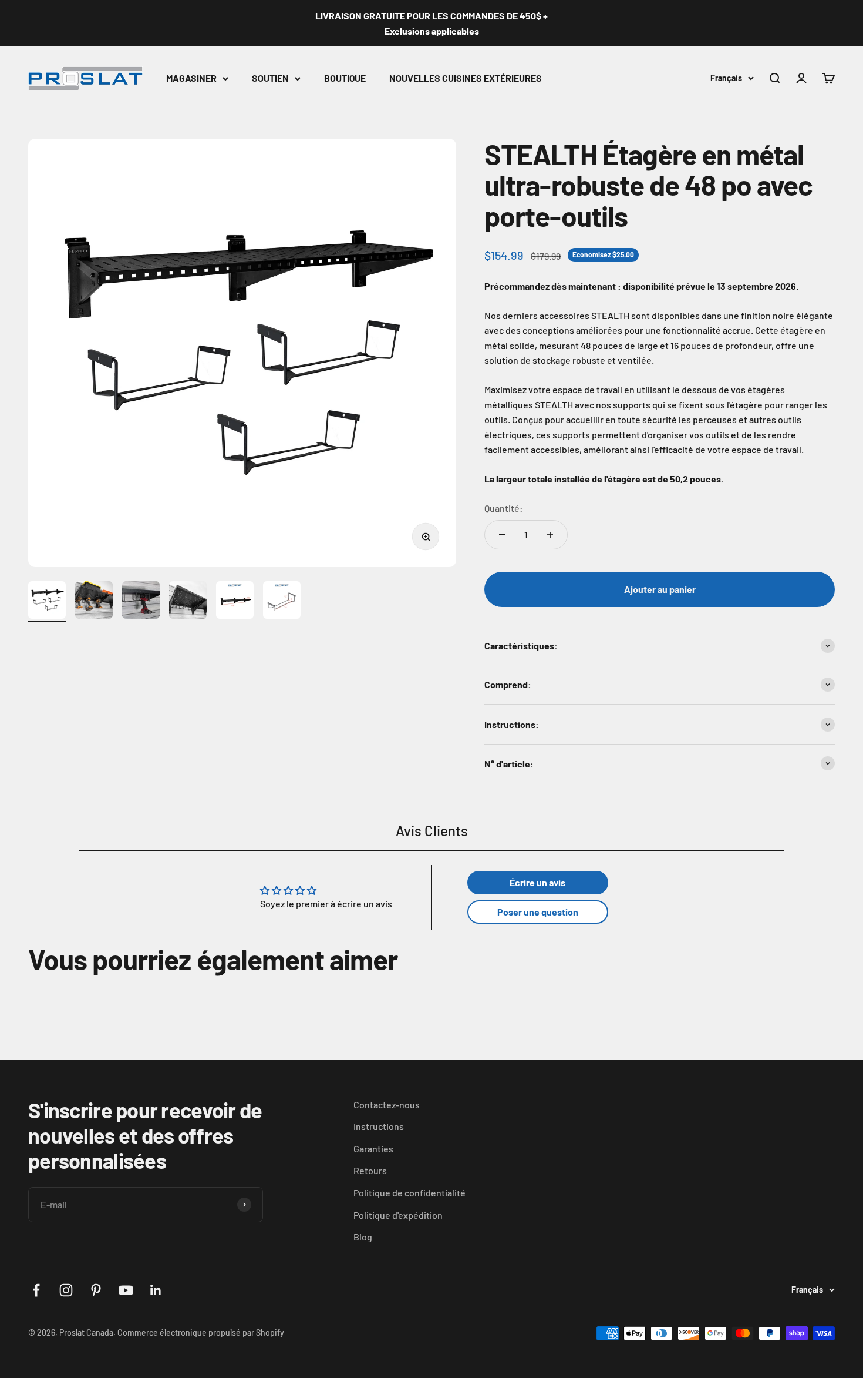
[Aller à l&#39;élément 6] (282, 601)
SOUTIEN (270, 78)
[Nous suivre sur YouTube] (126, 1290)
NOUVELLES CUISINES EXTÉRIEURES (465, 78)
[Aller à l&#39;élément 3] (141, 601)
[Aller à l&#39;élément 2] (94, 601)
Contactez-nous (386, 1104)
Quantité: (503, 508)
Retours (370, 1170)
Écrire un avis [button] (537, 882)
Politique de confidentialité (409, 1192)
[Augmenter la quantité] (550, 535)
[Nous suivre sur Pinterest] (96, 1290)
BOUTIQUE (345, 78)
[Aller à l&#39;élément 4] (188, 601)
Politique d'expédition (398, 1215)
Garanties (373, 1148)
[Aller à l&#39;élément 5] (235, 601)
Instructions (378, 1126)
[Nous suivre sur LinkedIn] (156, 1290)
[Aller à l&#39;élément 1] (47, 601)
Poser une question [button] (537, 911)
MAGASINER (191, 78)
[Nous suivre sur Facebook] (36, 1290)
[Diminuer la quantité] (502, 535)
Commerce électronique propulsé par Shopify (200, 1332)
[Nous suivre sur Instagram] (66, 1290)
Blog (362, 1236)
